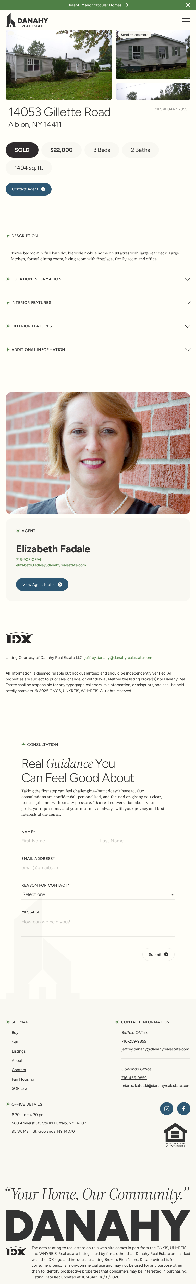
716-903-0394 (28, 559)
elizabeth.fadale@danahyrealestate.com (51, 565)
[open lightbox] (59, 64)
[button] (188, 5)
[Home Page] (27, 20)
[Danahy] (98, 1225)
